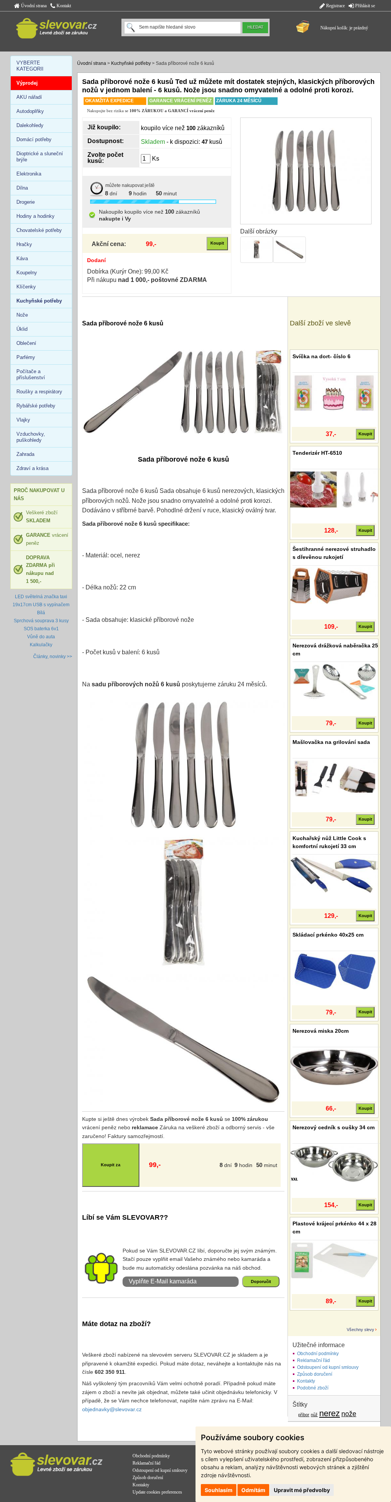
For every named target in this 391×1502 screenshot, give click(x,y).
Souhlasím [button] (219, 1490)
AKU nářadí (29, 97)
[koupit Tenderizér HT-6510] (334, 489)
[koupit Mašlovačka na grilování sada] (334, 778)
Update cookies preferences (157, 1492)
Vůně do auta (41, 636)
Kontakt (63, 5)
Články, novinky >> (52, 656)
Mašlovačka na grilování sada (331, 742)
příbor (303, 1414)
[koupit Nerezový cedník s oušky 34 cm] (334, 1163)
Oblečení (26, 343)
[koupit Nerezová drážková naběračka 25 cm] (334, 681)
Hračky (24, 244)
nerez (329, 1413)
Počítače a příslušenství (30, 374)
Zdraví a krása (32, 468)
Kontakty (306, 1381)
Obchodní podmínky (318, 1353)
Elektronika (28, 174)
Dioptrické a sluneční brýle (39, 157)
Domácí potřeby (34, 139)
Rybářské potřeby (35, 406)
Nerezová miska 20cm (320, 1031)
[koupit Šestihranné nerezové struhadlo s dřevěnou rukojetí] (334, 585)
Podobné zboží (312, 1388)
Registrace (335, 5)
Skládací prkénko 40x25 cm (328, 935)
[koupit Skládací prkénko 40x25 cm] (334, 971)
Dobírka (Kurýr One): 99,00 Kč (127, 271)
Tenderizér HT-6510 (317, 453)
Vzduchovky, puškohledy (30, 437)
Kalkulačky (41, 644)
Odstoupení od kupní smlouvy (328, 1367)
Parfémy (25, 357)
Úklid (21, 329)
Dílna (22, 188)
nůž (314, 1414)
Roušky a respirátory (39, 391)
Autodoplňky (30, 111)
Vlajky (23, 420)
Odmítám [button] (253, 1490)
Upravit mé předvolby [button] (302, 1490)
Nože (22, 315)
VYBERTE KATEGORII (30, 66)
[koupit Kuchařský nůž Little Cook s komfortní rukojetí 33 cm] (334, 874)
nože (348, 1414)
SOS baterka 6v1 (41, 628)
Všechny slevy (360, 1329)
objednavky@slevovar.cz (112, 1409)
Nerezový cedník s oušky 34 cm (333, 1127)
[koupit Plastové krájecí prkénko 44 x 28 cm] (334, 1260)
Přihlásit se (364, 5)
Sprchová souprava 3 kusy (41, 620)
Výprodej (27, 83)
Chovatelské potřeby (39, 230)
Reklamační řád (313, 1360)
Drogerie (25, 202)
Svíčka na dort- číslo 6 (321, 356)
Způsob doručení (314, 1374)
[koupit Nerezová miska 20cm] (334, 1067)
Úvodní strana (33, 5)
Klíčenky (26, 287)
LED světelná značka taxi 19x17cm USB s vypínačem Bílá (41, 604)
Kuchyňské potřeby (131, 63)
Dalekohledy (30, 125)
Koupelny (26, 272)
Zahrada (25, 454)
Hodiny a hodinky (35, 216)
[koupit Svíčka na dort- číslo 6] (334, 392)
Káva (22, 258)
